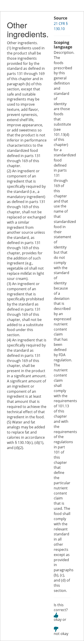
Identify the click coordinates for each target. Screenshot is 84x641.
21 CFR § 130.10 (61, 26)
